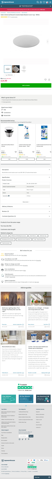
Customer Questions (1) (9, 216)
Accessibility (35, 471)
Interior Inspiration (18, 324)
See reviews (24, 255)
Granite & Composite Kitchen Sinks (26, 419)
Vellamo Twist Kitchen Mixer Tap (7, 419)
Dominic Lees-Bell (32, 372)
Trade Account (39, 419)
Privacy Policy (24, 471)
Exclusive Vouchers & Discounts (7, 443)
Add (12, 159)
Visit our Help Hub (4, 466)
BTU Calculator (4, 440)
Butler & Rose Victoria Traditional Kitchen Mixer (8, 416)
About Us (38, 422)
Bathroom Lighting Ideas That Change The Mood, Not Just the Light (11, 309)
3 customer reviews (14, 16)
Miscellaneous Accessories (7, 239)
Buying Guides (7, 115)
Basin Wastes (24, 12)
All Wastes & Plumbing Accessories (18, 235)
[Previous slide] (1, 6)
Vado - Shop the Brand (39, 239)
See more (37, 282)
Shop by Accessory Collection (24, 239)
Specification (6, 177)
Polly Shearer (5, 372)
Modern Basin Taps (22, 422)
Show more (25, 201)
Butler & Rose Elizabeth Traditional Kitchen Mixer (8, 412)
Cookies (29, 471)
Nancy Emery (31, 324)
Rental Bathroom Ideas (8, 346)
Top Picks (47, 324)
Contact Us (38, 427)
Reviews (4, 211)
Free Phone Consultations (6, 432)
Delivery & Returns (7, 206)
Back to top (26, 405)
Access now (12, 277)
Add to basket (31, 85)
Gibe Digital (7, 473)
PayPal (2, 445)
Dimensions (11, 75)
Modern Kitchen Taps (23, 414)
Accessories (3, 12)
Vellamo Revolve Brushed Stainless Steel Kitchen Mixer (8, 422)
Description (5, 169)
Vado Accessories (6, 243)
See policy (38, 260)
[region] (26, 144)
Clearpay (3, 450)
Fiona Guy (4, 324)
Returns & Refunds (40, 417)
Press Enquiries (4, 453)
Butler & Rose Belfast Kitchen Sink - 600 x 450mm (8, 426)
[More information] (8, 195)
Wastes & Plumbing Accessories (13, 12)
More (24, 270)
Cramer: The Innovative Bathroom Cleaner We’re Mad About (38, 347)
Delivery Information (40, 414)
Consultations (7, 112)
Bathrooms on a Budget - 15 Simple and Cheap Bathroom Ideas (38, 308)
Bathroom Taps (43, 235)
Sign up (31, 436)
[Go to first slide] (50, 6)
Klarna (2, 448)
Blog (2, 435)
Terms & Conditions (16, 471)
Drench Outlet (39, 424)
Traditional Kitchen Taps (23, 411)
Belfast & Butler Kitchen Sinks (25, 417)
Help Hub (38, 411)
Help (5, 109)
